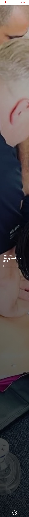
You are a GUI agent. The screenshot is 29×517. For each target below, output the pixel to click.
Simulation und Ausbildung (11, 266)
